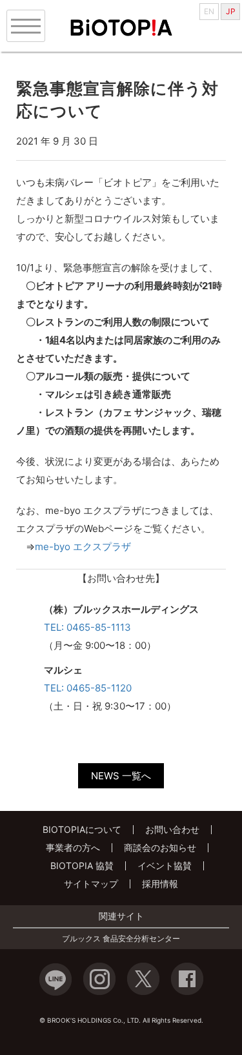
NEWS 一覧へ (121, 776)
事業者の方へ (73, 847)
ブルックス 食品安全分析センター (121, 939)
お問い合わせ (172, 829)
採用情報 (160, 883)
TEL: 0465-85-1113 (87, 627)
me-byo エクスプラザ (83, 546)
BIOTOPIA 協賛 (82, 865)
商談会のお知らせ (160, 847)
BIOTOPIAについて (82, 829)
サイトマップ (91, 883)
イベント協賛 (164, 865)
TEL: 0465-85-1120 (88, 688)
